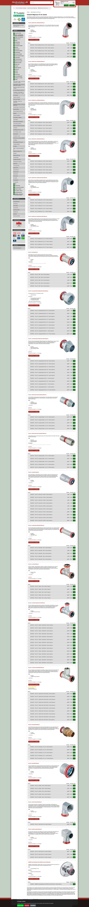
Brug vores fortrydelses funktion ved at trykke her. (18, 26)
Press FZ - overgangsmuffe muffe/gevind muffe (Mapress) (38, 290)
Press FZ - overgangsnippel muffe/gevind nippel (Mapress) (38, 338)
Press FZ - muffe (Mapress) (33, 252)
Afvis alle (26, 905)
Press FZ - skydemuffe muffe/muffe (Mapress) (36, 525)
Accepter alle (20, 905)
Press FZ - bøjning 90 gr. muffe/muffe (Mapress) (36, 138)
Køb (74, 47)
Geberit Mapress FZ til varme (36, 12)
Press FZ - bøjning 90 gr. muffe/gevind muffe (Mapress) (37, 216)
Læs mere (30, 35)
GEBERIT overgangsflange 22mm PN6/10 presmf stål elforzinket (39, 862)
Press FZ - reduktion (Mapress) (33, 472)
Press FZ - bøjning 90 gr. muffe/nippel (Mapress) (36, 100)
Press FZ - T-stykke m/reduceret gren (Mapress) (36, 602)
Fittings (28, 12)
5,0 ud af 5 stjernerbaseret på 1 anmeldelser (32, 688)
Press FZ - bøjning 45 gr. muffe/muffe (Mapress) (36, 22)
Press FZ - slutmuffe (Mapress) (33, 763)
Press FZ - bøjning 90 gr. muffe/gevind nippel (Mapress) (37, 177)
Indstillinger (33, 905)
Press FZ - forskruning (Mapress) (34, 724)
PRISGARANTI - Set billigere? (34, 39)
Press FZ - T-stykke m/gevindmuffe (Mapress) (36, 667)
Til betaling (66, 5)
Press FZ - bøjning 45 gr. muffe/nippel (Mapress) (36, 61)
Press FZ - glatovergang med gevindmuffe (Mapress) (37, 433)
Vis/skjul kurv (72, 5)
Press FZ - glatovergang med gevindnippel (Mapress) (37, 394)
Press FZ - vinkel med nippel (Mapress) (35, 829)
